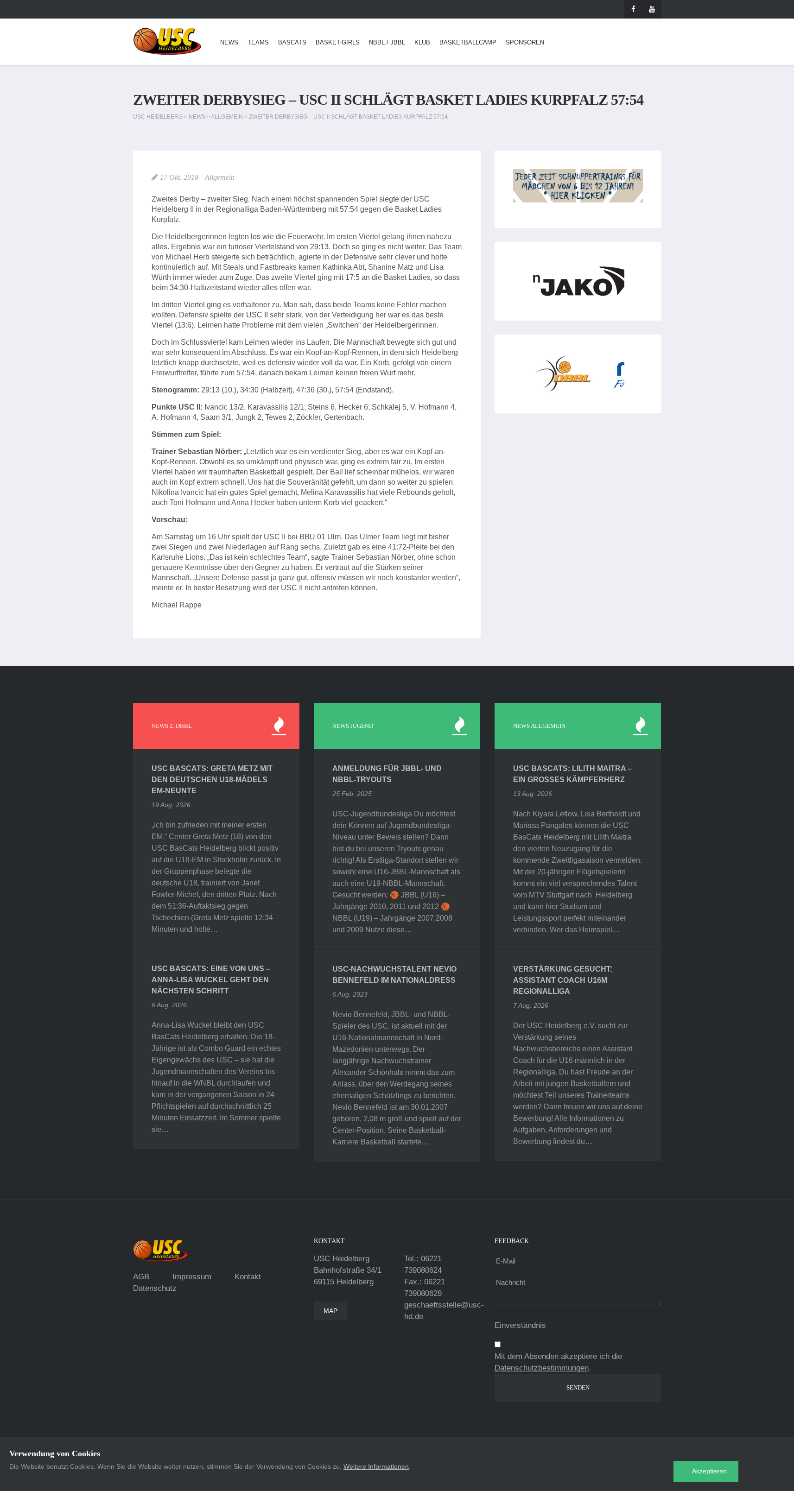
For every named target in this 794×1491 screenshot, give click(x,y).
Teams (258, 42)
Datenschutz (155, 1288)
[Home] (167, 41)
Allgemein (220, 177)
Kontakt (248, 1276)
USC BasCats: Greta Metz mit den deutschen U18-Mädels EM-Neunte (212, 779)
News (229, 42)
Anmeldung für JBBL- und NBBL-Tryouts (387, 773)
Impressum (191, 1276)
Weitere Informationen (376, 1466)
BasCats (292, 42)
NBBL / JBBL (387, 42)
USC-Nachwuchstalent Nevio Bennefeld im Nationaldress (394, 974)
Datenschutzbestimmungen (542, 1368)
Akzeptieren (709, 1471)
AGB (141, 1276)
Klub (422, 42)
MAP (330, 1310)
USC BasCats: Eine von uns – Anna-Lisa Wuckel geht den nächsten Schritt (211, 980)
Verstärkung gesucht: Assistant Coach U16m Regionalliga (562, 980)
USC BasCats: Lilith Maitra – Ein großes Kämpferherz (572, 773)
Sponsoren (525, 42)
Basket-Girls (338, 42)
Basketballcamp (467, 42)
